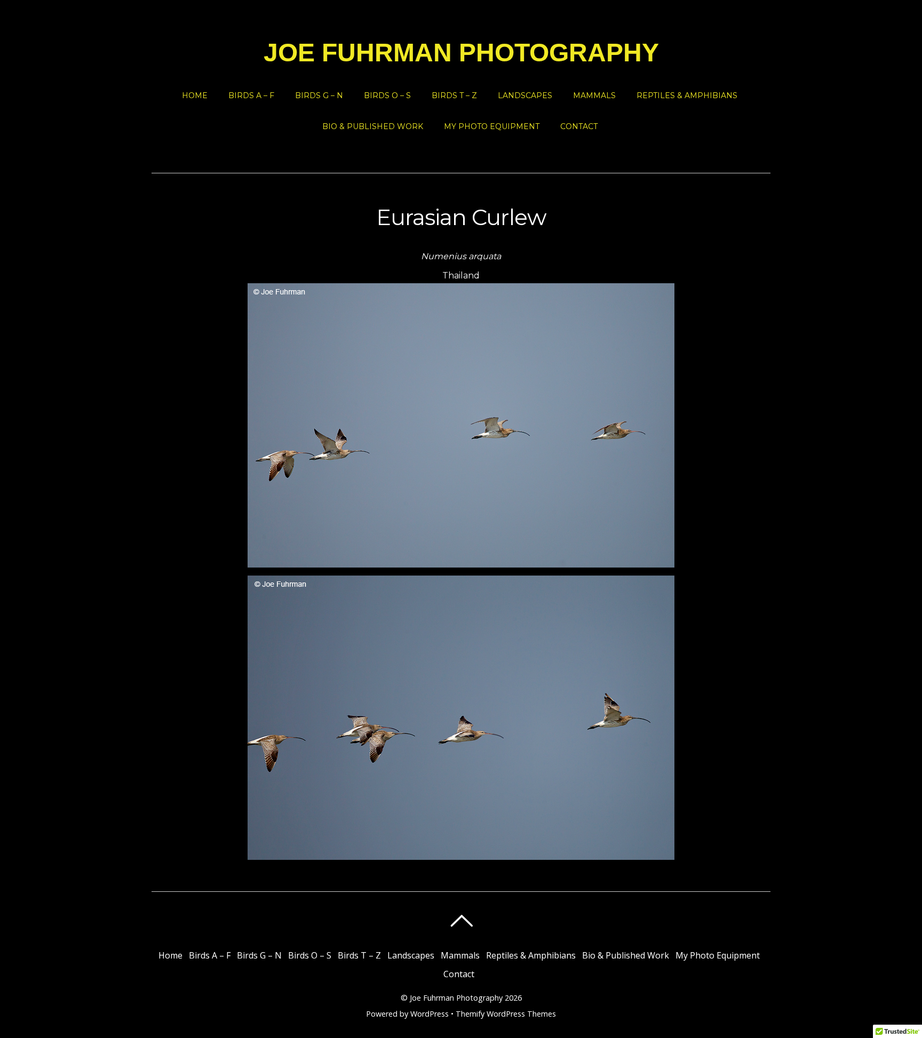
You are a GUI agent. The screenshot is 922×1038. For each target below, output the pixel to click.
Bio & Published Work (372, 126)
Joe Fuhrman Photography (456, 998)
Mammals (594, 95)
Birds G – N (319, 95)
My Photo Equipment (491, 126)
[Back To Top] (461, 920)
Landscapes (525, 95)
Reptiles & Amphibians (687, 95)
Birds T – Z (454, 95)
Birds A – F (251, 95)
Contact (579, 126)
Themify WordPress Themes (506, 1014)
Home (195, 95)
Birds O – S (387, 95)
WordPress (429, 1014)
